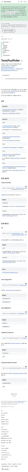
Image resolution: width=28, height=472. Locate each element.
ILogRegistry (14, 147)
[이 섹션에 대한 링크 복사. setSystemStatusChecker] (18, 363)
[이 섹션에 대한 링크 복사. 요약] (5, 101)
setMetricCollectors (8, 154)
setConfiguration (7, 136)
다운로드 (3, 417)
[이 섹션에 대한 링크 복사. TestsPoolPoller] (12, 183)
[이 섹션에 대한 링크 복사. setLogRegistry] (12, 308)
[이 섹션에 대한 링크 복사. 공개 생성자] (10, 178)
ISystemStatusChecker (18, 170)
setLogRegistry (6, 147)
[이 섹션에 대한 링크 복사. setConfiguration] (13, 279)
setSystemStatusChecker (9, 166)
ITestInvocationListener (11, 126)
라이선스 (20, 464)
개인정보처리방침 (5, 466)
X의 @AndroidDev (5, 431)
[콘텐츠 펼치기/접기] (9, 42)
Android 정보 (4, 464)
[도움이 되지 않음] (11, 39)
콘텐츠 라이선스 (21, 401)
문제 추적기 (3, 459)
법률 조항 (15, 464)
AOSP (2, 36)
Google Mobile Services (6, 454)
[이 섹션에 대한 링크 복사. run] (4, 228)
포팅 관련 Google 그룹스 (6, 442)
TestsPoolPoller (15, 91)
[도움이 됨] (9, 39)
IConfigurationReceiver (7, 67)
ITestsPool (14, 109)
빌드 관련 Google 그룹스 (6, 440)
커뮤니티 (10, 464)
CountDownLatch (10, 215)
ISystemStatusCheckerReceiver (9, 70)
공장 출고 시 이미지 (5, 421)
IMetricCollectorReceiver (8, 68)
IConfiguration (16, 136)
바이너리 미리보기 (4, 419)
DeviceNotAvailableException (10, 272)
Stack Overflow (4, 457)
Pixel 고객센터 (4, 450)
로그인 (25, 1)
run (3, 126)
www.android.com (5, 452)
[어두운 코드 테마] (26, 187)
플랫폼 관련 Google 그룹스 (6, 438)
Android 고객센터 (4, 448)
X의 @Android (4, 429)
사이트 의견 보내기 (14, 466)
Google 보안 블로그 (5, 436)
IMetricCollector (15, 158)
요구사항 (3, 415)
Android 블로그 (4, 434)
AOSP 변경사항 (7, 17)
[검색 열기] (19, 1)
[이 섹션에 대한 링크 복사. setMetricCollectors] (15, 332)
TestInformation (9, 126)
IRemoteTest (19, 68)
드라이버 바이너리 (4, 424)
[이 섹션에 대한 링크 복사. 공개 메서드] (10, 224)
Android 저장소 (4, 413)
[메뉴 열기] (2, 1)
